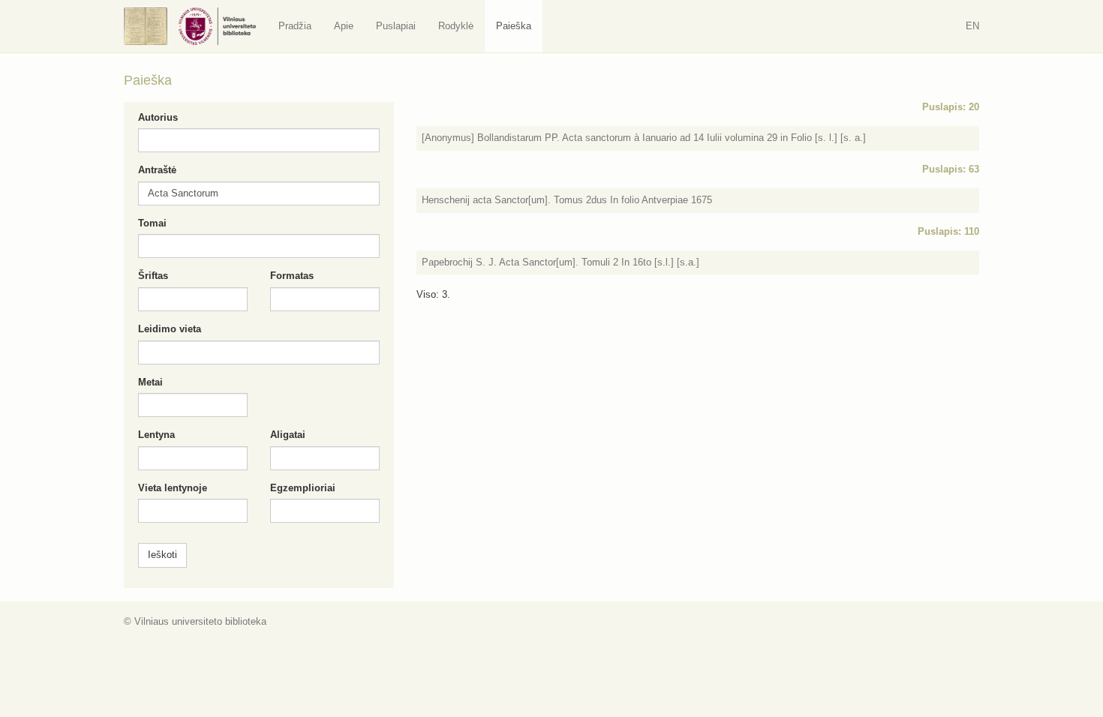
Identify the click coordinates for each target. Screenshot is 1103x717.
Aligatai (287, 434)
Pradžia (294, 26)
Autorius (158, 117)
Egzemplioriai (302, 488)
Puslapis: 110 (948, 231)
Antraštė (157, 170)
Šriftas (153, 275)
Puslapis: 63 (950, 169)
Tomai (152, 223)
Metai (150, 382)
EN (972, 26)
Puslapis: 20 (950, 106)
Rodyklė (455, 26)
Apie (343, 26)
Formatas (292, 275)
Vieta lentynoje (172, 488)
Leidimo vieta (169, 328)
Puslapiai (396, 26)
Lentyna (156, 434)
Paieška (513, 26)
